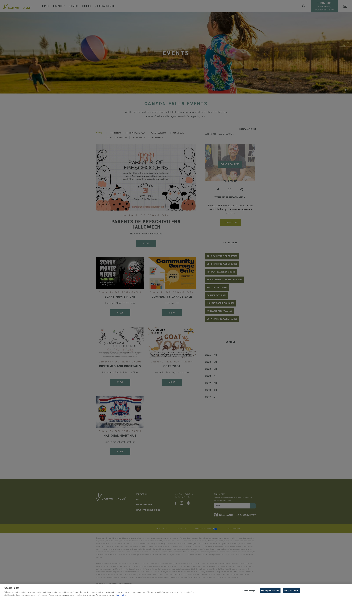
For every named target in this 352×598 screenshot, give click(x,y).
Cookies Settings (249, 590)
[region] (176, 591)
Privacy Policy (120, 595)
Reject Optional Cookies (270, 590)
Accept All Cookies (291, 590)
